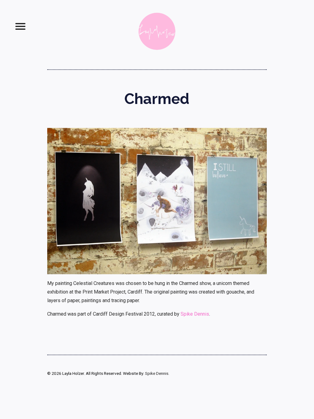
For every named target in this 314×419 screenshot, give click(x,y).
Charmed (156, 98)
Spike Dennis (195, 314)
